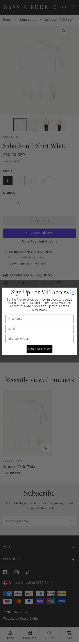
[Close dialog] (73, 292)
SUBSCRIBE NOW (39, 348)
